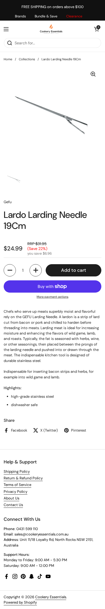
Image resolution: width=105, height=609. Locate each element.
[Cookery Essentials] (51, 29)
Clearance (74, 16)
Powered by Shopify (20, 602)
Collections (27, 59)
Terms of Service (17, 484)
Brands (20, 16)
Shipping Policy (17, 471)
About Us (11, 498)
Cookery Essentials (50, 597)
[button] (96, 29)
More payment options (52, 297)
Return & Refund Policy (23, 478)
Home (8, 59)
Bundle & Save (46, 16)
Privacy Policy (15, 491)
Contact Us (13, 504)
